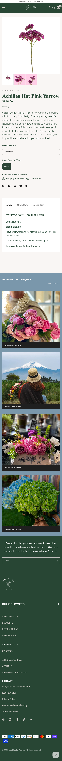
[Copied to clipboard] (26, 186)
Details (9, 205)
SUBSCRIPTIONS (10, 616)
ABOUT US (7, 666)
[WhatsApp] (21, 186)
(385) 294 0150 (9, 693)
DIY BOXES (7, 651)
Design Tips (38, 205)
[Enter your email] (57, 560)
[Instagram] (12, 719)
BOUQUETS (7, 623)
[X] (10, 186)
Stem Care (22, 205)
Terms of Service (10, 711)
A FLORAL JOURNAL (12, 660)
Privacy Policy (9, 699)
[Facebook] (4, 186)
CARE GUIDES (9, 635)
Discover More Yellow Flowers (23, 246)
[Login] (49, 8)
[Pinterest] (15, 186)
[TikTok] (26, 719)
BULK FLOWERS (13, 604)
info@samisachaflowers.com (16, 686)
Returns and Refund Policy (14, 705)
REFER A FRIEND (10, 629)
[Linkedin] (33, 719)
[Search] (53, 8)
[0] (58, 8)
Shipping (5, 107)
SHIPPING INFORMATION (14, 672)
